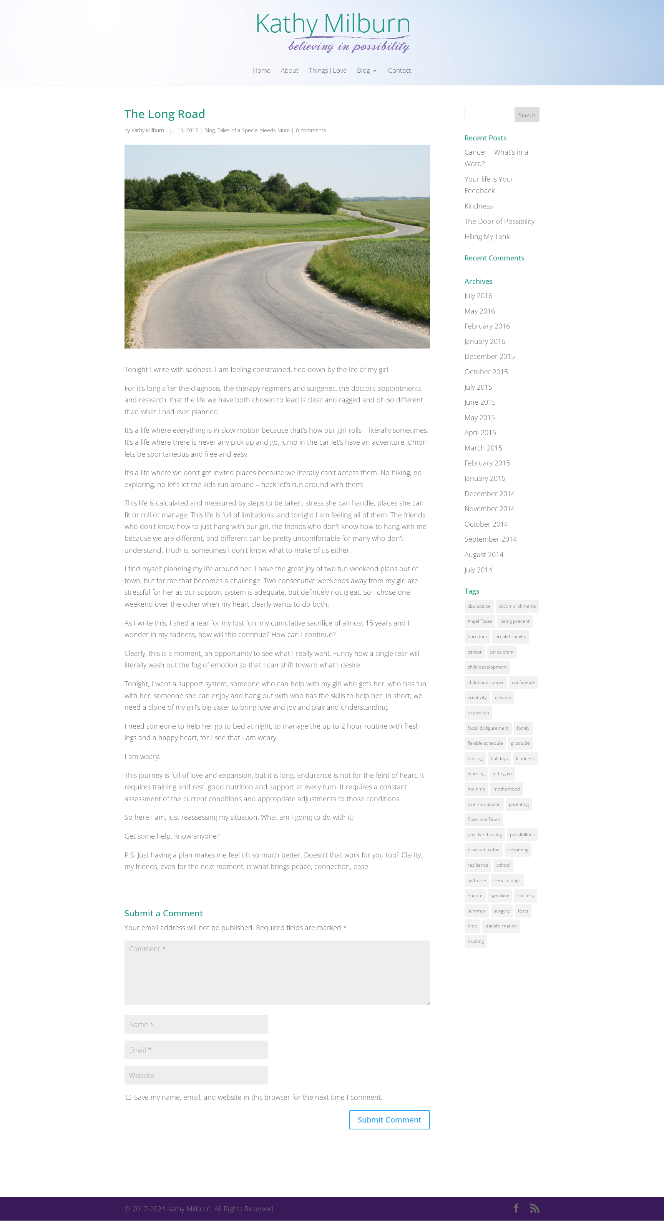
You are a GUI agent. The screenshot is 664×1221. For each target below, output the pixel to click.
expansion (478, 712)
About (290, 71)
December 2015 (490, 356)
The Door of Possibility (500, 221)
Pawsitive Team (484, 819)
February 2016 (487, 325)
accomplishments (517, 606)
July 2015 (478, 387)
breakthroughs (510, 636)
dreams (503, 697)
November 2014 (490, 508)
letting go (502, 773)
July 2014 (478, 569)
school (503, 865)
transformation (501, 925)
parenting (519, 804)
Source (475, 895)
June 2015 (480, 402)
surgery (502, 910)
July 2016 (478, 295)
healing (475, 758)
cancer (475, 652)
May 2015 (480, 417)
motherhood (506, 789)
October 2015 (486, 371)
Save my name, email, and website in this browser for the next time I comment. (258, 1097)
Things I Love (328, 71)
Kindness (479, 205)
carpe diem (502, 652)
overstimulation (484, 804)
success (525, 895)
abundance (479, 606)
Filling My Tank (487, 236)
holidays (499, 758)
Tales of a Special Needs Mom (253, 130)
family (523, 728)
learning (476, 773)
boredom (477, 636)
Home (262, 71)
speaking (500, 895)
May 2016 (480, 310)
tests (523, 910)
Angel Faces (480, 621)
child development (487, 667)
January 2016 (485, 341)
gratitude (520, 743)
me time (476, 789)
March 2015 (483, 447)
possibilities (522, 834)
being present (515, 621)
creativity (477, 697)
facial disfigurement (488, 728)
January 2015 (485, 478)
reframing (518, 849)
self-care (477, 880)
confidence (523, 682)
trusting (476, 941)
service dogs (507, 880)
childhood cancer (486, 682)
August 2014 (484, 554)
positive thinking (485, 834)
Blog (363, 71)
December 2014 (490, 493)
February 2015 (487, 462)
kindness (525, 758)
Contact (399, 71)
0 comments (311, 130)
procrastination (484, 849)
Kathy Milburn (147, 130)
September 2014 (491, 539)
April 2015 (480, 432)
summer (477, 910)
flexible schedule (485, 743)
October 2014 (486, 524)
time (472, 925)
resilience (478, 865)
